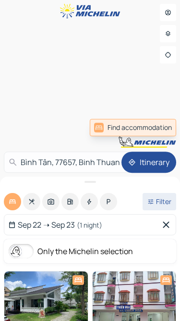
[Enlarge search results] (90, 182)
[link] (133, 127)
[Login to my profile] (168, 12)
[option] (12, 201)
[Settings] (168, 33)
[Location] (168, 55)
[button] (143, 142)
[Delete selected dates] (168, 224)
